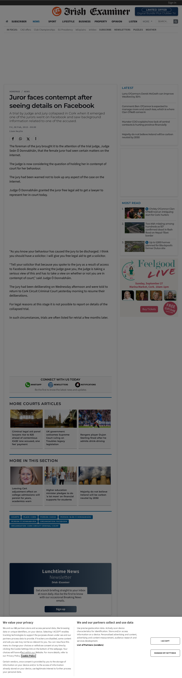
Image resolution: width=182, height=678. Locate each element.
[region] (91, 647)
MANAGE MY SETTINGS (165, 653)
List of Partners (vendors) (90, 645)
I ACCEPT (165, 640)
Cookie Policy (29, 655)
